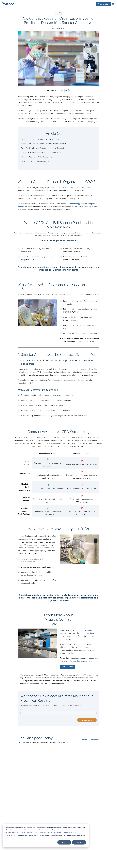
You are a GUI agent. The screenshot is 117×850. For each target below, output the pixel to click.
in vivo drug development (81, 661)
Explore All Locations (89, 739)
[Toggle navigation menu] (113, 4)
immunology (75, 203)
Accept (64, 842)
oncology (65, 203)
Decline (79, 842)
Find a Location (103, 4)
